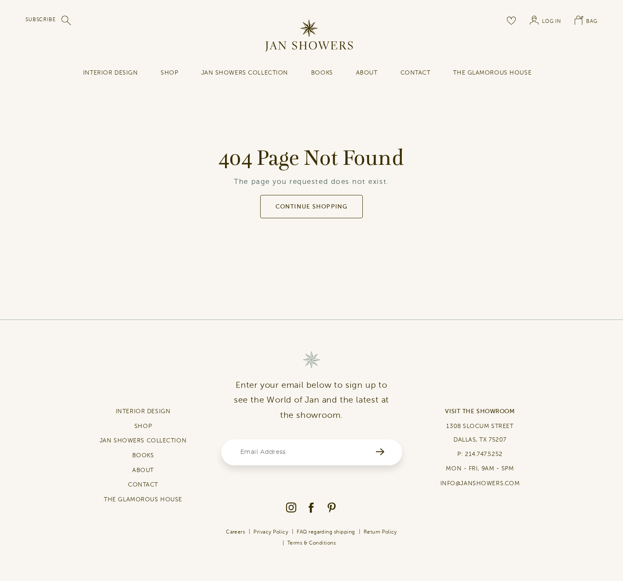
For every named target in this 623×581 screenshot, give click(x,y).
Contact (415, 72)
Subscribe (40, 19)
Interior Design (110, 72)
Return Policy (380, 532)
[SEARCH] (66, 20)
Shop (169, 72)
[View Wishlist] (511, 20)
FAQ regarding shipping (326, 532)
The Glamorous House (492, 72)
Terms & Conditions (311, 543)
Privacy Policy (270, 532)
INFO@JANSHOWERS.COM (480, 483)
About (367, 72)
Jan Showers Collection (244, 72)
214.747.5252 (484, 454)
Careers (235, 532)
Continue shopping (311, 206)
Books (322, 72)
